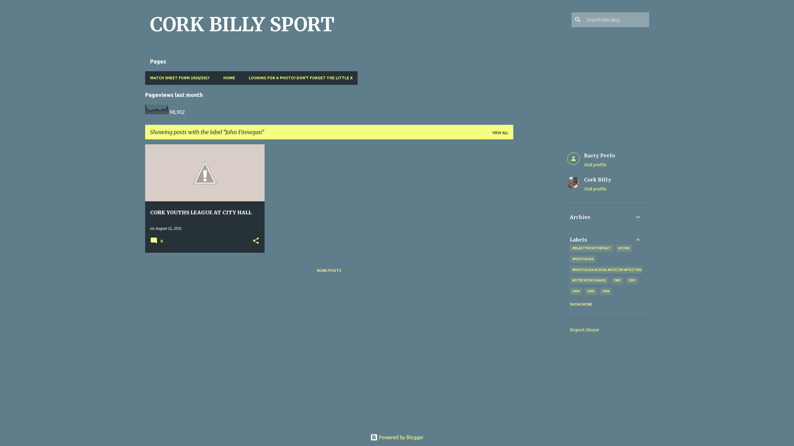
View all (500, 133)
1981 (617, 280)
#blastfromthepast (591, 248)
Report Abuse (584, 330)
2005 (591, 291)
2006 (605, 291)
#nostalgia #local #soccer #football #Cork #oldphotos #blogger (636, 270)
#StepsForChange (589, 280)
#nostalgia (583, 259)
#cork (624, 248)
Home (229, 78)
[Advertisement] (538, 237)
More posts (329, 271)
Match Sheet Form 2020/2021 (180, 78)
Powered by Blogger (401, 437)
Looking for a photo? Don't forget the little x (301, 78)
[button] (256, 241)
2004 (576, 291)
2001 (632, 280)
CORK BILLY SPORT (242, 24)
